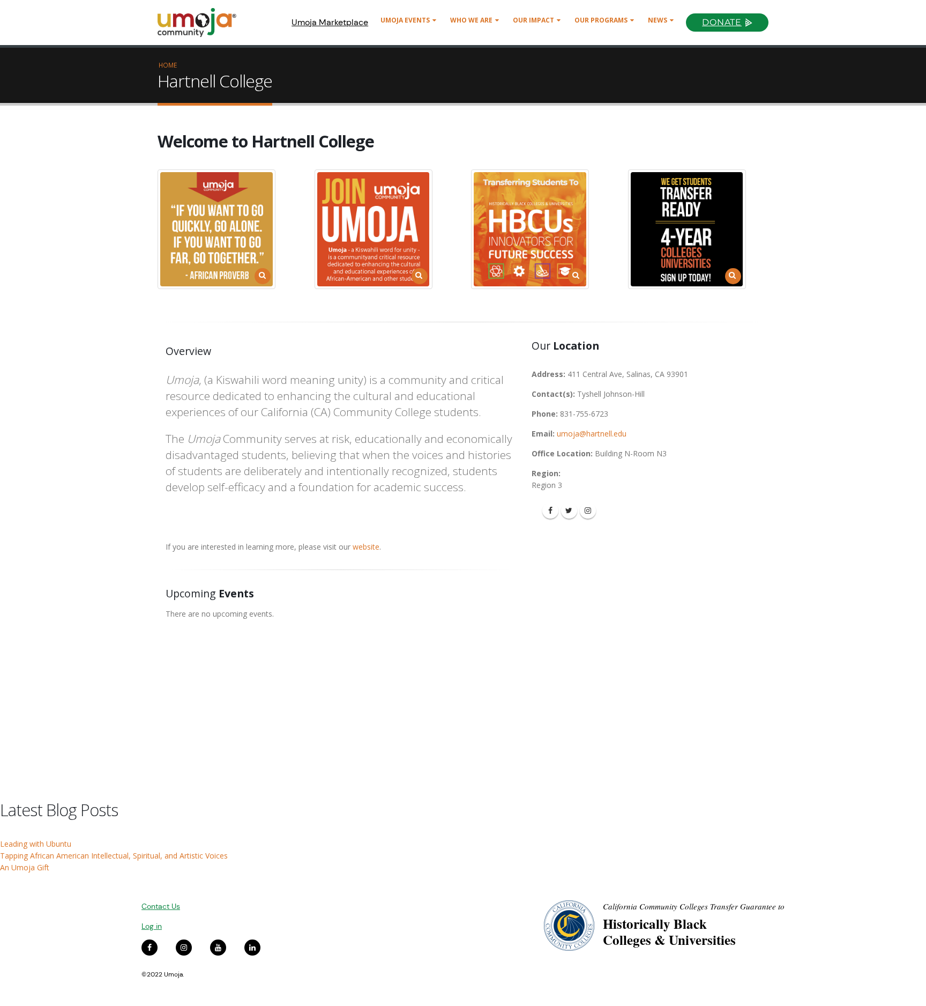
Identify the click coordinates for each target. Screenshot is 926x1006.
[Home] (202, 22)
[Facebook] (550, 510)
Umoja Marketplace (330, 22)
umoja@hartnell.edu (591, 433)
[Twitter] (569, 510)
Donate (722, 22)
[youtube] (218, 948)
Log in (151, 926)
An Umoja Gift (24, 867)
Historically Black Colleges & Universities (669, 932)
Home (168, 65)
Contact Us (160, 906)
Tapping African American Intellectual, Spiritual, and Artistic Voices (114, 855)
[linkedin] (252, 948)
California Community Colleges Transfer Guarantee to (694, 906)
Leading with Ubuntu (35, 844)
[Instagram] (588, 510)
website (366, 547)
